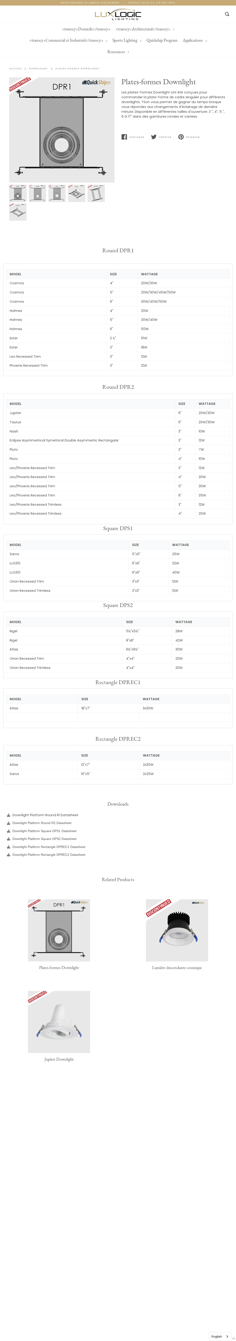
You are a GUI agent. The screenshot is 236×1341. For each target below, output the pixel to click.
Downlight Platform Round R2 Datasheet (41, 823)
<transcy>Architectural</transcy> (85, 29)
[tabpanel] (62, 130)
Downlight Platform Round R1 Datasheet (45, 815)
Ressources (149, 40)
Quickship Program (90, 40)
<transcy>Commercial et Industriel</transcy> (158, 29)
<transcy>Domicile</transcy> (27, 29)
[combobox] (220, 1336)
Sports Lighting (217, 29)
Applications (121, 40)
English (217, 1336)
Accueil (15, 68)
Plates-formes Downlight (78, 68)
